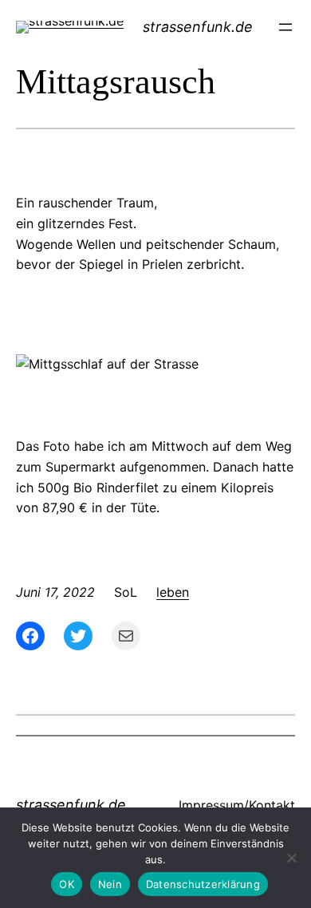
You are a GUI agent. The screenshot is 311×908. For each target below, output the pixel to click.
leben (172, 592)
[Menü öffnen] (285, 27)
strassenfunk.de (198, 26)
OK (66, 884)
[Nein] (291, 858)
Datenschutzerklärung (203, 884)
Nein (110, 884)
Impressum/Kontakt (237, 805)
